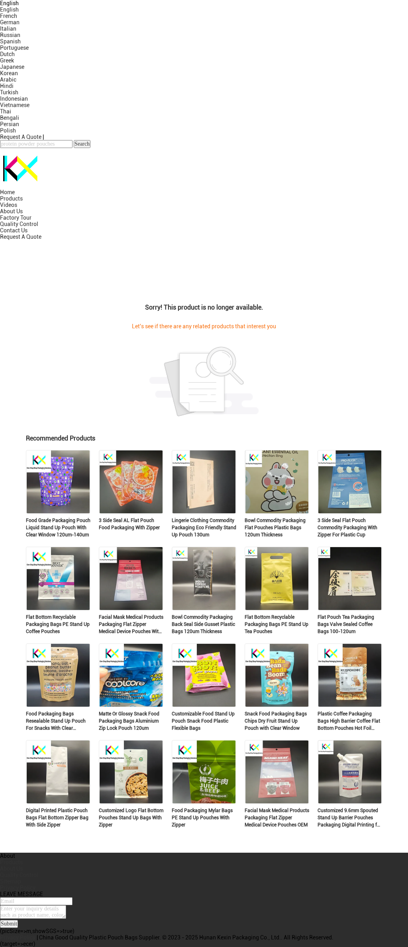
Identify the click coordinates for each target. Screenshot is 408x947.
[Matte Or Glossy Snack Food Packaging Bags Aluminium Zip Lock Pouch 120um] (131, 704)
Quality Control (19, 224)
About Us (11, 211)
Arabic (8, 79)
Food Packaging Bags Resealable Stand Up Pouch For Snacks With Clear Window (56, 721)
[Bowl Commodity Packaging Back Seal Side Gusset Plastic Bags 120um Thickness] (204, 608)
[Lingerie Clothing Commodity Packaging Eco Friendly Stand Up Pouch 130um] (204, 511)
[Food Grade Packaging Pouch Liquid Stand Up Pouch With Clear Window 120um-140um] (58, 511)
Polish (8, 130)
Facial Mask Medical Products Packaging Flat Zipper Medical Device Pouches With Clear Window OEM (131, 624)
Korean (9, 73)
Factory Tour (15, 217)
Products (11, 198)
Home (7, 192)
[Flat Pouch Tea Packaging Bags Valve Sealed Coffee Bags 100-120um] (350, 608)
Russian (10, 35)
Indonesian (14, 98)
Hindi (7, 86)
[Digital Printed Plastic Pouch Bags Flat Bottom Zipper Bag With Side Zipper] (58, 801)
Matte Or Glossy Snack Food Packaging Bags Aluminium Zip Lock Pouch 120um (129, 721)
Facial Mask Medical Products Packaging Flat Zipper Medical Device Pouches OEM (277, 818)
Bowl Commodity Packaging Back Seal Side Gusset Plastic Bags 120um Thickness (203, 624)
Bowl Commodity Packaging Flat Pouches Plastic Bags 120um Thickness (275, 528)
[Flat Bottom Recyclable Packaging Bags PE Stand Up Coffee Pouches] (58, 608)
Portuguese (14, 48)
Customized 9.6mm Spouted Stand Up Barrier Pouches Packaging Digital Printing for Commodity (349, 818)
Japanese (12, 67)
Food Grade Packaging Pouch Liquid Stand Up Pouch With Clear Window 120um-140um (58, 528)
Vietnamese (14, 105)
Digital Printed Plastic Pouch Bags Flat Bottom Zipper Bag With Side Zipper (57, 818)
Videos (8, 205)
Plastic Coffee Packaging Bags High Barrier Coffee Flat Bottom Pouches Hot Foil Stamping (349, 721)
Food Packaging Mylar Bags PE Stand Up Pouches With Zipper (202, 818)
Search (82, 144)
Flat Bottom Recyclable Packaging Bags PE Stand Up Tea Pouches (276, 624)
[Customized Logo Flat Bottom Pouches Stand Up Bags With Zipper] (131, 801)
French (8, 16)
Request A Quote (20, 137)
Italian (8, 28)
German (10, 22)
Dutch (7, 54)
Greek (7, 60)
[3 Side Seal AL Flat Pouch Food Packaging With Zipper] (131, 511)
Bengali (9, 118)
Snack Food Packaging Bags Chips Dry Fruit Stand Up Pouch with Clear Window (276, 721)
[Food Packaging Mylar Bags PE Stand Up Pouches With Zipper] (204, 801)
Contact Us (13, 230)
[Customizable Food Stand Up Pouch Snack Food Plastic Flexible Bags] (204, 704)
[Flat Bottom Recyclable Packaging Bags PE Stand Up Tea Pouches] (277, 608)
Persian (9, 124)
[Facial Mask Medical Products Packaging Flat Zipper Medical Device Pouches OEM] (277, 801)
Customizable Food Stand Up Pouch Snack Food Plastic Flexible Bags (203, 721)
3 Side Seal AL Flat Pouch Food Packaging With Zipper (129, 524)
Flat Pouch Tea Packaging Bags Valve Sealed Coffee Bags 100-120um (346, 624)
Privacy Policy (17, 888)
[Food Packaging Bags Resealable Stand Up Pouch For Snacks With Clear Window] (58, 704)
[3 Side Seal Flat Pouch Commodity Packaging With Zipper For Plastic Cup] (350, 511)
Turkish (9, 92)
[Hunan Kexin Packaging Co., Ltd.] (20, 186)
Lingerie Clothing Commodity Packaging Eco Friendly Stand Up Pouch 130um (204, 528)
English (9, 9)
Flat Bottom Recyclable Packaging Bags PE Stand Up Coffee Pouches (58, 624)
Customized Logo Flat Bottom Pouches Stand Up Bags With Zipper (131, 818)
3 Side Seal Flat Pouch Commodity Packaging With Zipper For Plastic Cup (347, 528)
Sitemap (10, 881)
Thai (5, 111)
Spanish (10, 41)
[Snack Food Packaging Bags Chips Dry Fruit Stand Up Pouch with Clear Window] (277, 704)
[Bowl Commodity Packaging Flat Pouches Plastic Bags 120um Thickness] (277, 511)
